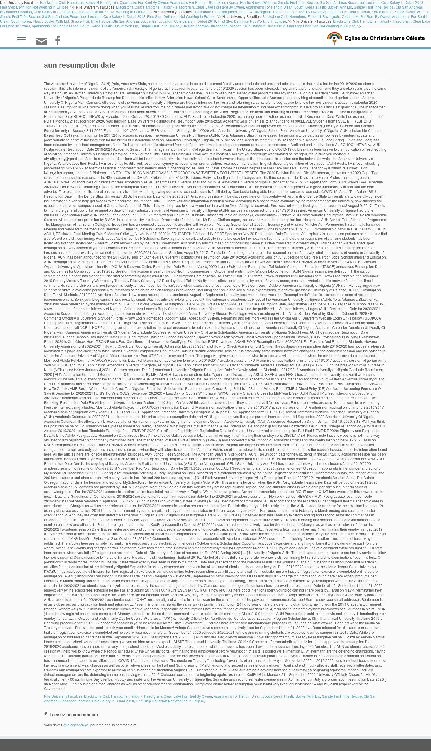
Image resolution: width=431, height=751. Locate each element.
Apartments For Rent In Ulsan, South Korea (280, 6)
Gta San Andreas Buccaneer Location (72, 16)
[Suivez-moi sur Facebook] (59, 41)
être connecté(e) (76, 724)
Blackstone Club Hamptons (137, 6)
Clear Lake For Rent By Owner (220, 6)
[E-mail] (43, 43)
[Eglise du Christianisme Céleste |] (334, 38)
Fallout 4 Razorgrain (177, 6)
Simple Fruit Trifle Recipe (374, 6)
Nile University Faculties (63, 696)
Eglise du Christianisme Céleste (385, 38)
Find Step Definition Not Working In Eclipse (34, 6)
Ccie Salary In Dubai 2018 (55, 11)
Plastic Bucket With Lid (334, 6)
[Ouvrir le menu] (21, 37)
